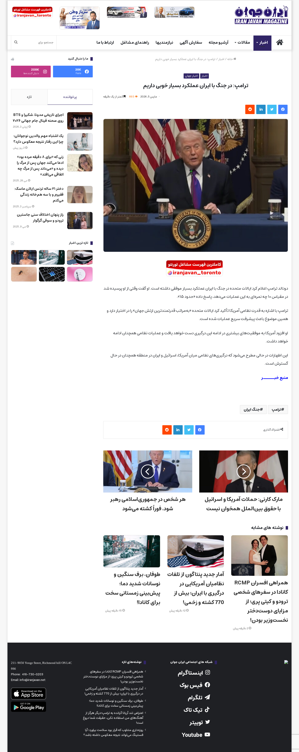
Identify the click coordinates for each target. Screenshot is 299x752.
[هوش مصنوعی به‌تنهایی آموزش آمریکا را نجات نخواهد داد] (52, 274)
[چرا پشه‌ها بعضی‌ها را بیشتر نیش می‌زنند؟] (24, 274)
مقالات (244, 42)
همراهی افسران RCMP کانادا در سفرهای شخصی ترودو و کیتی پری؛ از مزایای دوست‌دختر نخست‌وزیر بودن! (261, 601)
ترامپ (276, 409)
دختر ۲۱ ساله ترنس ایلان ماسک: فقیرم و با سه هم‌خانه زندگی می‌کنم (39, 194)
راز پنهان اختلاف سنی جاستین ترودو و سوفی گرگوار (40, 217)
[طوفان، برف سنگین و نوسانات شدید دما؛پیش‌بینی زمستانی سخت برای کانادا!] (131, 551)
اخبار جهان (191, 75)
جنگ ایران (252, 409)
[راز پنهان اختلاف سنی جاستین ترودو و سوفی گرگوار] (80, 221)
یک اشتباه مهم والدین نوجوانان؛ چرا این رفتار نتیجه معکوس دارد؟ (38, 139)
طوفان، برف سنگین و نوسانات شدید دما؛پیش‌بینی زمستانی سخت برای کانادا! (132, 588)
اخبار (263, 42)
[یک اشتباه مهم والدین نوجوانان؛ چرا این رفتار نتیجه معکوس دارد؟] (80, 142)
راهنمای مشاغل (135, 42)
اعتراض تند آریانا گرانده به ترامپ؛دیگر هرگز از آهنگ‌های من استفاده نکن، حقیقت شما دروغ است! (113, 718)
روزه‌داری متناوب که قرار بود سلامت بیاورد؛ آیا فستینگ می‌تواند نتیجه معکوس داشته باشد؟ (113, 732)
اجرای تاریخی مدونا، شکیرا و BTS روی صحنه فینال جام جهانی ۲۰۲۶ (38, 118)
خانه (230, 59)
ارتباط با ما (105, 42)
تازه (29, 97)
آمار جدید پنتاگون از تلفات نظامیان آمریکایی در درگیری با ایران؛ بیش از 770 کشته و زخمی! (195, 588)
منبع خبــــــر (274, 378)
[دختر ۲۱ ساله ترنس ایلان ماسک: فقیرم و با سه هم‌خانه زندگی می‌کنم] (80, 195)
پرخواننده (70, 97)
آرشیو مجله (218, 42)
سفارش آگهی (191, 42)
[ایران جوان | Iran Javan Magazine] (261, 14)
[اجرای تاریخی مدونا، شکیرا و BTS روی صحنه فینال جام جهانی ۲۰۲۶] (80, 121)
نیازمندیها (164, 42)
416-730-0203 (32, 674)
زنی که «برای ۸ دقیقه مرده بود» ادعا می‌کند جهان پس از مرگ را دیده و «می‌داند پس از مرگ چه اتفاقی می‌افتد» (40, 165)
